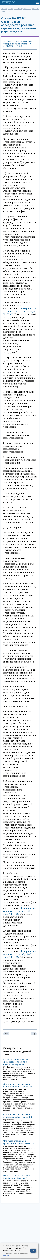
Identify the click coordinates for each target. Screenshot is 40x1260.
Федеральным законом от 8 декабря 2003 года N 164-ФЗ (19, 911)
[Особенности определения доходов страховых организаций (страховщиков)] (6, 1033)
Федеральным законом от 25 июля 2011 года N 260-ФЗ (19, 311)
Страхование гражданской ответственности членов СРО (18, 1115)
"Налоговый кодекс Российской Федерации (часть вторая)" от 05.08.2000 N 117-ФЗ (18, 43)
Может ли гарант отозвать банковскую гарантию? (16, 1176)
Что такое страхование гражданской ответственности (18, 1142)
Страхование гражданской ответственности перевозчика (18, 1085)
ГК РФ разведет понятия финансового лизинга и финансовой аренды (15, 1062)
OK (33, 1251)
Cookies (6, 1255)
